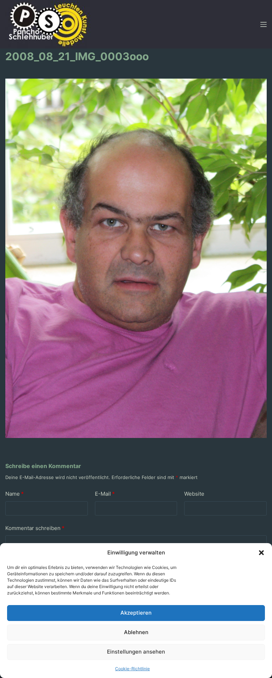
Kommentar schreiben (34, 528)
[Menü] (263, 24)
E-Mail (105, 493)
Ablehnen (136, 632)
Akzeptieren (136, 612)
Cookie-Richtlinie (132, 668)
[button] (261, 552)
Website (194, 493)
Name (14, 493)
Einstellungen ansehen (136, 651)
